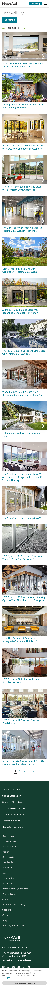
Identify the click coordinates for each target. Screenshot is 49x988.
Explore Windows (11, 820)
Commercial (8, 856)
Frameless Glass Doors (13, 808)
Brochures (7, 867)
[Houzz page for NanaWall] (29, 967)
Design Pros (8, 835)
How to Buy (35, 3)
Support (6, 909)
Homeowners (9, 841)
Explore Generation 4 (13, 814)
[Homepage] (9, 3)
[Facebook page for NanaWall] (13, 967)
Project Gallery (10, 893)
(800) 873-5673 (19, 947)
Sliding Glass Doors (12, 795)
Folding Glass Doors (12, 789)
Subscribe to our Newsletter (16, 960)
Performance (9, 846)
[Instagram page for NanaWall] (3, 967)
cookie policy (7, 977)
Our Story (7, 899)
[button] (45, 4)
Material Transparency (13, 904)
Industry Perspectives (13, 925)
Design (5, 851)
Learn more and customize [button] (24, 983)
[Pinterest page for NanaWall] (24, 967)
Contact (6, 915)
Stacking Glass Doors (12, 801)
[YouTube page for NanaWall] (18, 967)
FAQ (4, 872)
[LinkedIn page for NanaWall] (8, 967)
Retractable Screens (12, 826)
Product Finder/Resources (15, 888)
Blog (4, 920)
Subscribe (10, 19)
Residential (8, 862)
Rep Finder (7, 883)
